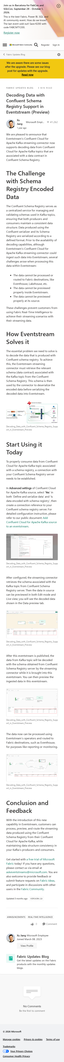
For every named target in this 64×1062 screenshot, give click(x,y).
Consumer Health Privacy (16, 1056)
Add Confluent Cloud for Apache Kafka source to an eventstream (31, 522)
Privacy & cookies (33, 1039)
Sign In (56, 44)
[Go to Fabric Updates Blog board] (10, 958)
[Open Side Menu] (5, 44)
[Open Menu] (58, 54)
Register (45, 44)
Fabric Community (32, 889)
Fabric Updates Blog (15, 54)
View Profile (27, 945)
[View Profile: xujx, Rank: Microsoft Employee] (10, 123)
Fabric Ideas (47, 880)
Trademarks (9, 1046)
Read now (27, 74)
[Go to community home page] (21, 45)
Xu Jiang (19, 121)
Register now (12, 32)
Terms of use (53, 1039)
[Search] (36, 45)
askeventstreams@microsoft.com (26, 872)
